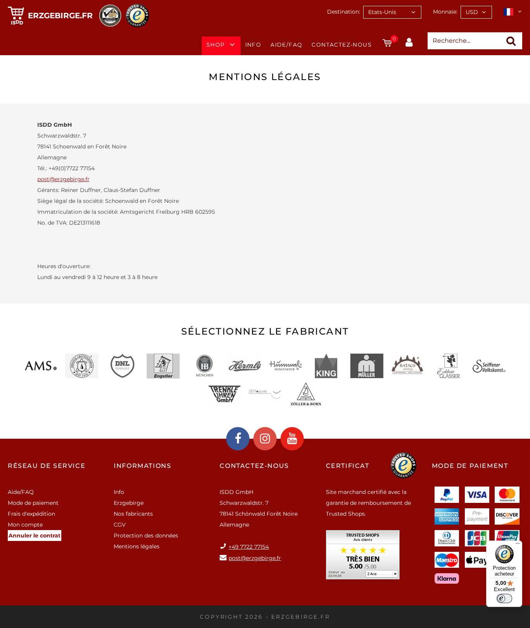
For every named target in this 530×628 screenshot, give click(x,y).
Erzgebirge (129, 502)
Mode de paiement (33, 502)
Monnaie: (445, 11)
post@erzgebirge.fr (63, 179)
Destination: (343, 11)
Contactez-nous (342, 44)
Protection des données (146, 535)
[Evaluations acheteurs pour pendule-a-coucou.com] (363, 557)
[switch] (504, 598)
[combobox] (392, 12)
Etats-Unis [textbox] (382, 12)
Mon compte (25, 524)
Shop (215, 44)
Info (253, 44)
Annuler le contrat (35, 535)
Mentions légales (136, 546)
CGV (120, 524)
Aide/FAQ (286, 44)
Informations (142, 465)
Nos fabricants (133, 513)
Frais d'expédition (31, 513)
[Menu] (517, 545)
